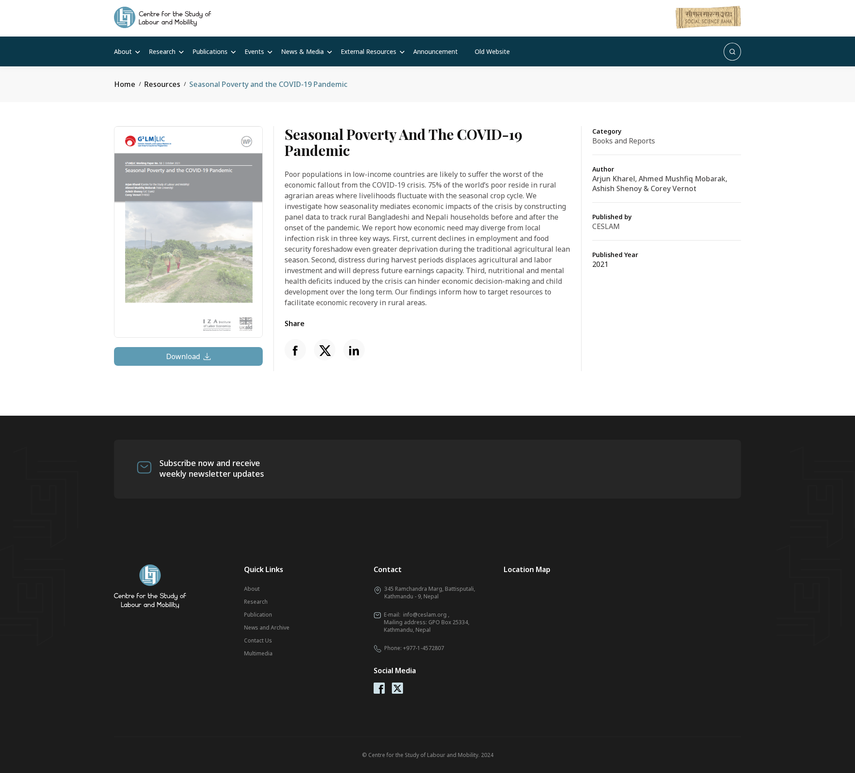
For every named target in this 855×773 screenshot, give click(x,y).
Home (124, 84)
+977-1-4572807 (423, 648)
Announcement (435, 51)
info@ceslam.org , (426, 614)
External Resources (368, 51)
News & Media (302, 51)
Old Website (492, 51)
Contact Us (258, 640)
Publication (258, 614)
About (123, 51)
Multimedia (258, 653)
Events (254, 51)
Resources (162, 84)
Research (162, 51)
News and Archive (266, 627)
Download (183, 356)
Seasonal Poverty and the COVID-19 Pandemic (268, 84)
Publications (210, 51)
